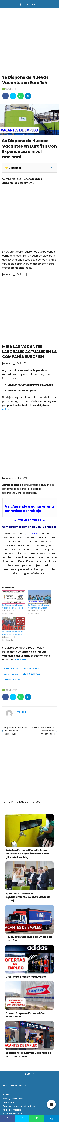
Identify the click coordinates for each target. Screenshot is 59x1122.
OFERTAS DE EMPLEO (31, 674)
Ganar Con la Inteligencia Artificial (19, 1106)
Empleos (20, 712)
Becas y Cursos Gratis (13, 1098)
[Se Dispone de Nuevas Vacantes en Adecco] (13, 623)
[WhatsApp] (20, 96)
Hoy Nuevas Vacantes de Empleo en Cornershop (15, 730)
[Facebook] (5, 96)
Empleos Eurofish (11, 674)
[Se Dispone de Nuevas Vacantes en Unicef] (39, 597)
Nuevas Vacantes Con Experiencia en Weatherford (43, 730)
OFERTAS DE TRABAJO (13, 679)
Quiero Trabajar (29, 4)
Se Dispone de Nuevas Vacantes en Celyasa (12, 606)
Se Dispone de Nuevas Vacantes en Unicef (38, 606)
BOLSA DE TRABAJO (12, 668)
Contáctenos (9, 1102)
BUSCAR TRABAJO (32, 668)
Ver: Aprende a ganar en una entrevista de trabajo (29, 508)
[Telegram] (28, 96)
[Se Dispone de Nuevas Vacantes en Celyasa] (13, 597)
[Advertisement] (29, 42)
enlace (6, 409)
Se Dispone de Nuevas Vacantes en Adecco (12, 633)
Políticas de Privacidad (13, 1113)
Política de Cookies (12, 1109)
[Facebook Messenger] (13, 96)
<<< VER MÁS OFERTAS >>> (29, 520)
